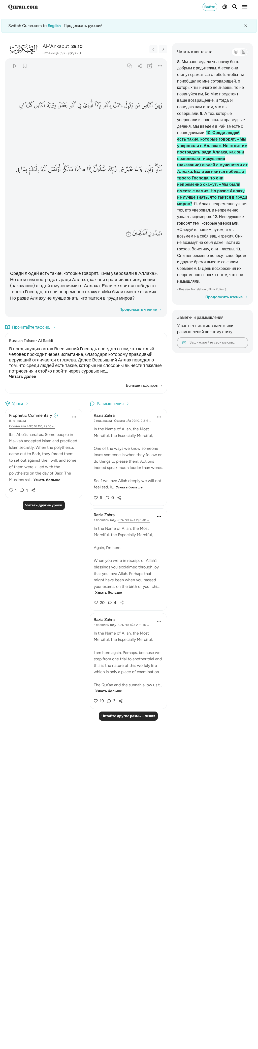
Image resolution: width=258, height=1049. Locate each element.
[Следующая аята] (163, 49)
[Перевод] (243, 52)
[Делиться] (139, 65)
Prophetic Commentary (30, 415)
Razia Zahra (104, 415)
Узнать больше (47, 480)
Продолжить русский (83, 25)
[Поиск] (235, 7)
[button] (158, 105)
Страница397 (54, 53)
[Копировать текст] (129, 65)
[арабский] (236, 52)
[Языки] (225, 7)
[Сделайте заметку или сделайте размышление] (149, 65)
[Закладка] (24, 65)
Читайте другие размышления (128, 716)
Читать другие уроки (43, 505)
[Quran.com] (23, 6)
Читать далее (22, 376)
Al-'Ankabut (56, 46)
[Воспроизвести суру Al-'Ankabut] (14, 65)
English (54, 25)
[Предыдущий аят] (153, 49)
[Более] (159, 65)
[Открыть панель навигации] (245, 7)
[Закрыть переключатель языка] (246, 26)
